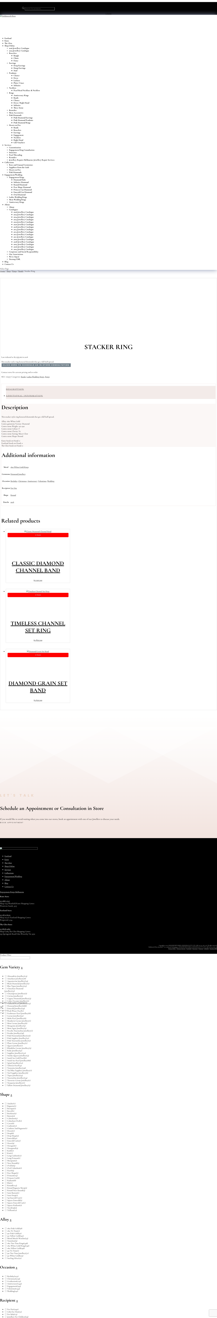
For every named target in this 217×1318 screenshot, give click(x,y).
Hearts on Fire (15, 125)
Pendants (12, 73)
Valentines (42, 481)
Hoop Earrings (19, 68)
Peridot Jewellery (15, 1033)
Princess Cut (13, 1178)
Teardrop (12, 1208)
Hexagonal (12, 1148)
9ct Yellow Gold (15, 1236)
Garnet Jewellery (15, 1016)
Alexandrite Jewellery (17, 976)
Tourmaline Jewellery (17, 1078)
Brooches (13, 110)
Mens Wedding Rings (17, 199)
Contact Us (9, 264)
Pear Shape (12, 1173)
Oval (11, 1165)
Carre (10, 1123)
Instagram (195, 948)
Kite (10, 1153)
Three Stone (18, 108)
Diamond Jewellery (18, 474)
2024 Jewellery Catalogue (24, 217)
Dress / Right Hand (21, 103)
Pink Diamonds (15, 115)
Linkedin (206, 948)
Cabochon (12, 1118)
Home (2, 271)
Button (11, 1116)
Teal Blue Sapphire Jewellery (19, 1070)
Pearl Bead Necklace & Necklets (27, 90)
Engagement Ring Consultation (21, 150)
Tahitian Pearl (14, 1065)
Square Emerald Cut (16, 1203)
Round (13, 495)
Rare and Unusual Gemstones (21, 165)
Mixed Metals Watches (17, 1238)
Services (8, 145)
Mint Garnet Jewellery (17, 1023)
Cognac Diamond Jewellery (19, 998)
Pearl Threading (15, 155)
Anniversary (32, 481)
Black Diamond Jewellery (18, 983)
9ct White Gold (15, 1255)
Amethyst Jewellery (16, 978)
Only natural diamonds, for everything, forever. (111, 6)
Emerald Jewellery (16, 1008)
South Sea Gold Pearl (17, 1058)
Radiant (11, 1180)
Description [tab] (15, 389)
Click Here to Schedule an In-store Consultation (36, 365)
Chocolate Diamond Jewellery (14, 989)
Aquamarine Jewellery (17, 981)
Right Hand (18, 140)
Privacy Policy (172, 948)
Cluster (17, 75)
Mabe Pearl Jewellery (16, 1018)
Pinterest (200, 948)
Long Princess (13, 1158)
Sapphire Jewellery (16, 1053)
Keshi (10, 1150)
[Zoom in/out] (1, 1010)
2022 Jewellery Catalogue (24, 222)
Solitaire (17, 85)
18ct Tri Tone (13, 1231)
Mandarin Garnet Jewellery (19, 1021)
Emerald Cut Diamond (23, 192)
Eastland (8, 856)
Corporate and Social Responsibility (23, 251)
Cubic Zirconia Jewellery (18, 1001)
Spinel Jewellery (15, 1063)
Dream (11, 1131)
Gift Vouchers (19, 142)
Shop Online (10, 866)
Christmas (22, 481)
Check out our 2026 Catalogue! (111, 3)
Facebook (188, 948)
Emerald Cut (14, 1140)
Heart (10, 1143)
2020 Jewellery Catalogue (24, 224)
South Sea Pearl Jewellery (19, 1060)
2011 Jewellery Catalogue (23, 237)
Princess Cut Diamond (23, 189)
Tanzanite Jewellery (16, 1068)
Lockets (17, 80)
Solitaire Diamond (21, 182)
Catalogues (13, 209)
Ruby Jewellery (14, 1050)
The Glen (8, 863)
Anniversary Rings (21, 95)
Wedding (50, 481)
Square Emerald (14, 1200)
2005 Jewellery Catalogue (24, 249)
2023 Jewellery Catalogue (24, 219)
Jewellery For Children (17, 1317)
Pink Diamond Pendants (23, 120)
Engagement (19, 135)
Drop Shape (13, 1136)
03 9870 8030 (5, 915)
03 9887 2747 (5, 901)
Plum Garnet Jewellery (17, 1043)
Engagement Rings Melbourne (12, 892)
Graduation (14, 1281)
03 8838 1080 (5, 929)
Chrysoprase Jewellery (17, 993)
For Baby (12, 1314)
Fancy (16, 60)
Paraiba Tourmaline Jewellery (20, 1030)
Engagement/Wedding (13, 876)
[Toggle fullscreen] (3, 1010)
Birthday (14, 481)
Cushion (12, 1126)
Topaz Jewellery (15, 1075)
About (11, 207)
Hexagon (11, 1145)
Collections (9, 873)
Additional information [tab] (24, 395)
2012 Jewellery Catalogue (24, 234)
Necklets (12, 88)
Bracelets (13, 53)
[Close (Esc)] (8, 1010)
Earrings (12, 63)
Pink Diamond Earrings (23, 117)
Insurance (13, 152)
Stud (15, 70)
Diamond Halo (20, 180)
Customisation (15, 147)
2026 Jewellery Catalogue (19, 48)
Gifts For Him (14, 1312)
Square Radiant (14, 1205)
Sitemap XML (14, 259)
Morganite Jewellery (16, 1026)
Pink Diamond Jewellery (19, 1035)
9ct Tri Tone (13, 1251)
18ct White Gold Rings (20, 467)
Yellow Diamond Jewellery (18, 1085)
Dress (16, 78)
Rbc (9, 1183)
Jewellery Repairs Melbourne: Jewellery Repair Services (31, 160)
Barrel (10, 1111)
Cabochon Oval (14, 1121)
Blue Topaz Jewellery (17, 986)
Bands (16, 98)
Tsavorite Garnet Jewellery (19, 1080)
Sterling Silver (14, 1258)
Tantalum (12, 1241)
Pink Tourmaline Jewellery (19, 1040)
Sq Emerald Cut (14, 1198)
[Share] (5, 1010)
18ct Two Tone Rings (17, 1243)
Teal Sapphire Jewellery (17, 1073)
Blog (6, 883)
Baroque (11, 1108)
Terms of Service (181, 948)
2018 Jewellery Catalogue (24, 227)
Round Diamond (20, 184)
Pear (10, 1170)
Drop (10, 1133)
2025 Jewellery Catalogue (19, 50)
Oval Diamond (20, 194)
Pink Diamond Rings (22, 122)
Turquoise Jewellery (16, 1083)
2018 (12, 502)
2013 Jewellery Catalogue (24, 232)
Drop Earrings (19, 65)
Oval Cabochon (14, 1168)
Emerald (12, 1138)
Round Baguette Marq (17, 1188)
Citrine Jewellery (15, 996)
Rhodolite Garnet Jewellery (19, 1048)
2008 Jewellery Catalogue (24, 242)
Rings (11, 93)
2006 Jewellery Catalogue (24, 247)
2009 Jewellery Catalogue (24, 239)
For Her (14, 488)
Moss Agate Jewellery (16, 1028)
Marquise (12, 1160)
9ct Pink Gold (14, 1233)
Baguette (11, 1106)
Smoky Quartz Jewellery (18, 1055)
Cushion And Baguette (17, 1128)
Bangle (16, 55)
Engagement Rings (16, 177)
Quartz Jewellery (15, 1045)
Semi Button (13, 1193)
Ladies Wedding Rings (18, 197)
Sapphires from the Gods (19, 167)
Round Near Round (16, 1190)
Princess (12, 1175)
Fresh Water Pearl (15, 1011)
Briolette (11, 1113)
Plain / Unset (19, 83)
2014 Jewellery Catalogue (24, 229)
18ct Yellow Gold (16, 1248)
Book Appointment (12, 822)
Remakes (13, 157)
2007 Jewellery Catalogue (24, 244)
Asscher (11, 1103)
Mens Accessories (16, 112)
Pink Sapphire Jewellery (18, 1038)
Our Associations (16, 254)
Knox (7, 859)
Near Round (13, 1163)
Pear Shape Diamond (22, 187)
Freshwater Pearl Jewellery (19, 1013)
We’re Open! (14, 256)
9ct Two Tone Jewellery (18, 1253)
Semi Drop (12, 1195)
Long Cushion (14, 1155)
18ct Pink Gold (14, 1228)
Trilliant (12, 1210)
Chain (16, 58)
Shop (9, 271)
